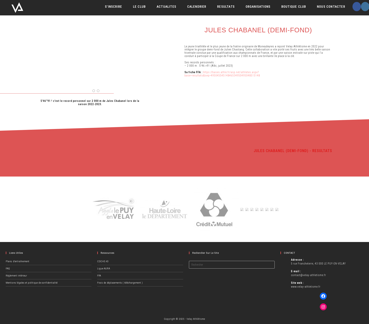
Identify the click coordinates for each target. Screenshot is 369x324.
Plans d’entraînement (17, 261)
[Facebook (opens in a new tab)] (356, 6)
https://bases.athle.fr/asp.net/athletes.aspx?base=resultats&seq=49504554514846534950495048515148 (222, 74)
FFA (99, 275)
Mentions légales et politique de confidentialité (32, 282)
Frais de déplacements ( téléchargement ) (120, 282)
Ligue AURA (103, 268)
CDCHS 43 (102, 261)
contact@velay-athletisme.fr (308, 275)
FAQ (8, 268)
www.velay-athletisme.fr (305, 286)
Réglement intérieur (16, 275)
